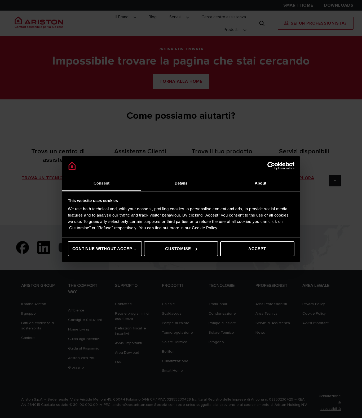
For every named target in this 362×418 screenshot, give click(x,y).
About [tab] (260, 183)
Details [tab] (181, 183)
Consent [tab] (101, 183)
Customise (178, 248)
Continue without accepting (107, 248)
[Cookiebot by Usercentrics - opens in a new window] (271, 166)
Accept (257, 248)
